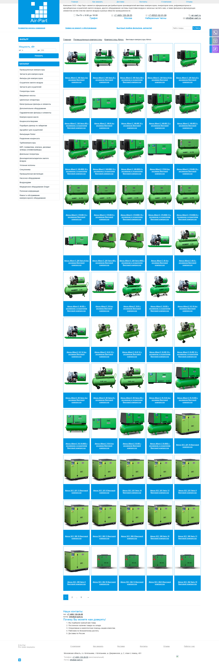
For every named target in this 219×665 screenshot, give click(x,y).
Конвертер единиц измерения (31, 28)
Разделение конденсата (30, 138)
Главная (74, 2)
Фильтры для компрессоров (31, 78)
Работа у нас (189, 646)
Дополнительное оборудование (33, 108)
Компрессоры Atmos (114, 40)
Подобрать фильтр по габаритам (33, 126)
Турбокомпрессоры (28, 143)
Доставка (120, 2)
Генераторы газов (27, 91)
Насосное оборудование (30, 178)
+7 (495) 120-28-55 (75, 614)
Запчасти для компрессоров (31, 74)
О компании (166, 2)
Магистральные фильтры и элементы (35, 104)
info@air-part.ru (76, 617)
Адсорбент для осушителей (31, 130)
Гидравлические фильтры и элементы (35, 113)
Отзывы (189, 2)
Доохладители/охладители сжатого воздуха (34, 159)
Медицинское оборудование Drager (34, 187)
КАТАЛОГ (24, 64)
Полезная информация (29, 191)
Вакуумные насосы (27, 96)
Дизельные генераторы (29, 154)
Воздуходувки (25, 182)
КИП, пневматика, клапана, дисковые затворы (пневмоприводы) (35, 148)
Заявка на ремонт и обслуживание (80, 28)
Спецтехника (25, 170)
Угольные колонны (27, 165)
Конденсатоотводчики (29, 121)
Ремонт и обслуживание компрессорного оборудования (33, 196)
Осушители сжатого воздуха (31, 83)
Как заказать (97, 2)
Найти (197, 28)
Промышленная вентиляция (31, 174)
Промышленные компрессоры (32, 70)
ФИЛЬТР (24, 39)
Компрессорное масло (29, 117)
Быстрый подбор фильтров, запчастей (134, 28)
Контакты (143, 2)
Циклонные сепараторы (30, 100)
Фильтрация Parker (27, 134)
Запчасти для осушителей (30, 87)
